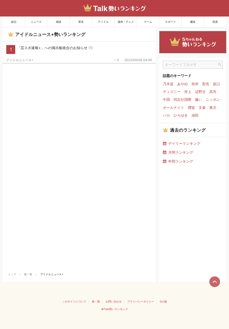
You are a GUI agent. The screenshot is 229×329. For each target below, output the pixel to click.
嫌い (198, 99)
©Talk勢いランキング (114, 309)
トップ (12, 274)
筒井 (195, 84)
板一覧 (28, 274)
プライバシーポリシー (140, 301)
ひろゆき (181, 115)
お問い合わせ (114, 301)
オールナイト (173, 108)
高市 (212, 92)
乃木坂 (168, 84)
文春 (202, 108)
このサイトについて (74, 301)
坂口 (216, 84)
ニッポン (213, 99)
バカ (166, 115)
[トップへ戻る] (214, 281)
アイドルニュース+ (19, 60)
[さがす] (220, 64)
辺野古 (200, 92)
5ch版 (163, 301)
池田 (195, 115)
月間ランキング (180, 152)
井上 (187, 92)
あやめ (182, 84)
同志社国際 (182, 99)
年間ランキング (180, 161)
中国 (166, 99)
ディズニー (172, 92)
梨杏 (205, 84)
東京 (212, 108)
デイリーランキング (184, 143)
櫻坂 (191, 108)
